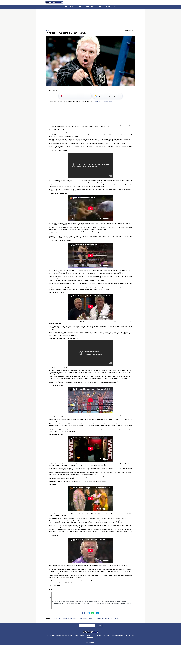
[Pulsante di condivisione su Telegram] (97, 613)
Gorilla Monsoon (73, 618)
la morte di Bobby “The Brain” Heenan (102, 101)
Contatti (107, 6)
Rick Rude (102, 618)
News (79, 6)
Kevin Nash (90, 618)
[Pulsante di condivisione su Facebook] (83, 613)
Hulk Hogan (85, 618)
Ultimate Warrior (112, 618)
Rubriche (100, 6)
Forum (115, 6)
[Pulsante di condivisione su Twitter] (88, 613)
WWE (117, 618)
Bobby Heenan (61, 618)
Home (65, 6)
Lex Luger (95, 618)
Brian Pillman (66, 618)
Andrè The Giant (54, 618)
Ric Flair (98, 618)
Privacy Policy (90, 637)
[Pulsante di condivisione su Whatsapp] (92, 613)
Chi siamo (72, 6)
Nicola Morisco (55, 599)
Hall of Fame (79, 618)
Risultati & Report (89, 6)
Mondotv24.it (92, 642)
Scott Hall (107, 618)
